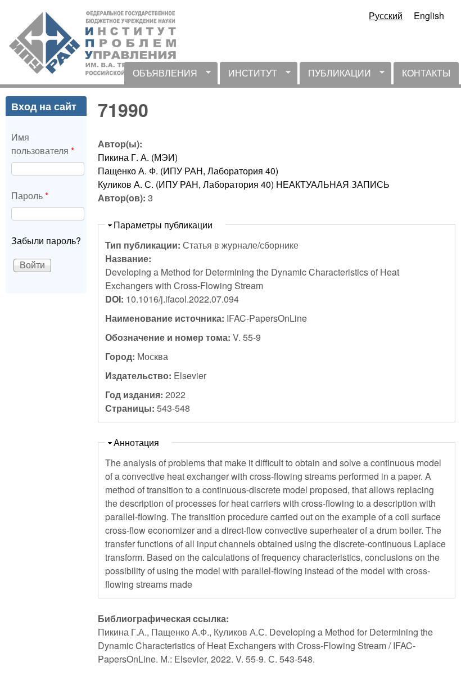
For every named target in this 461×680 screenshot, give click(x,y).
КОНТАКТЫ (426, 72)
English (429, 15)
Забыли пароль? (46, 240)
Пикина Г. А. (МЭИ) (138, 157)
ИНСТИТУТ (248, 75)
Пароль (29, 195)
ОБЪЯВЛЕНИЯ (160, 75)
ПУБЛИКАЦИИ (335, 75)
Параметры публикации (163, 224)
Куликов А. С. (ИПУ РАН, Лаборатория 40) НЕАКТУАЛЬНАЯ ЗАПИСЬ (244, 184)
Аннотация (136, 442)
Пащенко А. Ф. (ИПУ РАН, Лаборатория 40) (188, 170)
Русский (386, 15)
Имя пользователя (42, 143)
